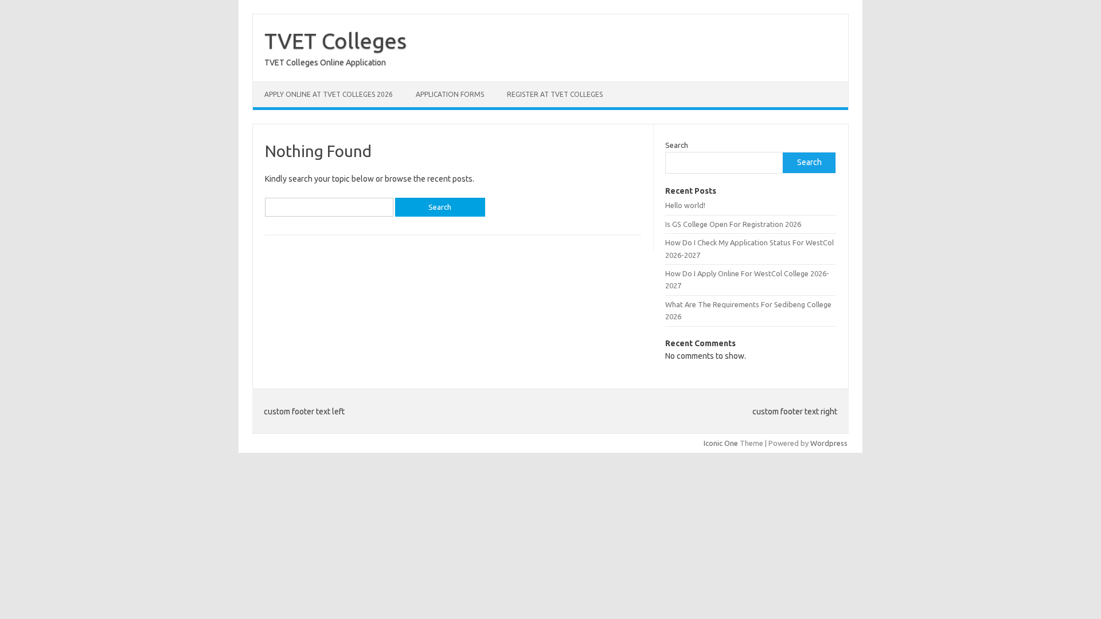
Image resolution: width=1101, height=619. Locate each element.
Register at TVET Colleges (555, 94)
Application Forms (450, 94)
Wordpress (829, 443)
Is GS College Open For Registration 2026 (733, 224)
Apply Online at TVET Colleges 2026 (328, 94)
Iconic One (721, 443)
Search (676, 145)
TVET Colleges (335, 41)
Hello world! (685, 205)
